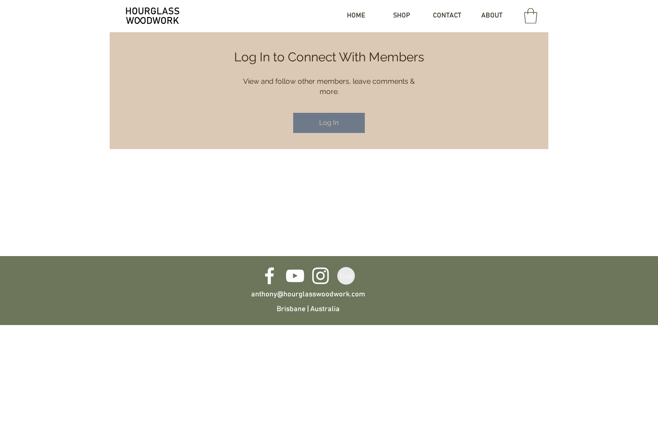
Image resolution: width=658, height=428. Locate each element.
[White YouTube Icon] (295, 276)
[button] (530, 16)
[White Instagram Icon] (320, 276)
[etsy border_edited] (346, 276)
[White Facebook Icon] (269, 276)
